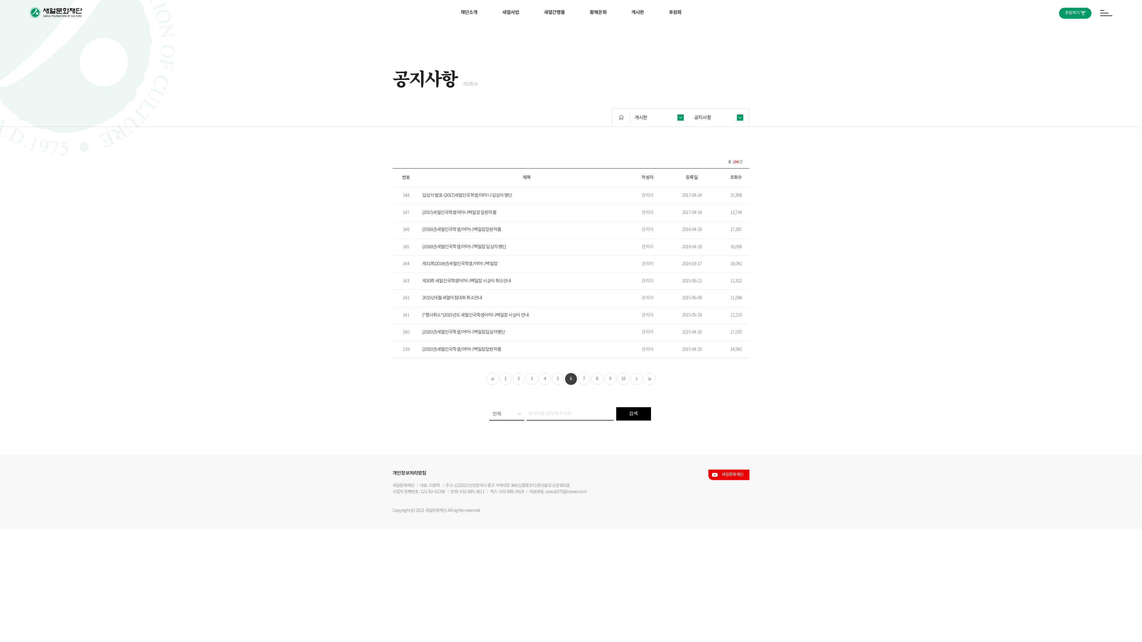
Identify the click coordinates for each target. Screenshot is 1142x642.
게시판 (637, 12)
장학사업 (511, 31)
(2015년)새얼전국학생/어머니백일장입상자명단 (463, 332)
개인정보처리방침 (409, 473)
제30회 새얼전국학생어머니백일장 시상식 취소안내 (466, 281)
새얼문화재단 (732, 474)
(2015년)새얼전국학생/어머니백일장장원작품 (461, 349)
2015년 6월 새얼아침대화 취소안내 (452, 297)
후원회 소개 (675, 31)
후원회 (675, 12)
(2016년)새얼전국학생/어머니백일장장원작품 (461, 229)
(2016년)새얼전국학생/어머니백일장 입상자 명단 (464, 246)
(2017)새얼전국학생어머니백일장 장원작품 (459, 212)
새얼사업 (510, 12)
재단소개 (469, 12)
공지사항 (638, 31)
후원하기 (1072, 13)
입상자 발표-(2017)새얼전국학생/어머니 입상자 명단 (467, 195)
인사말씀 (469, 31)
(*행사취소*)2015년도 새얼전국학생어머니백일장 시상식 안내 (475, 315)
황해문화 (598, 12)
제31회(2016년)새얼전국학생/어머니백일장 (460, 263)
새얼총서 (554, 31)
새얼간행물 (554, 12)
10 (623, 379)
